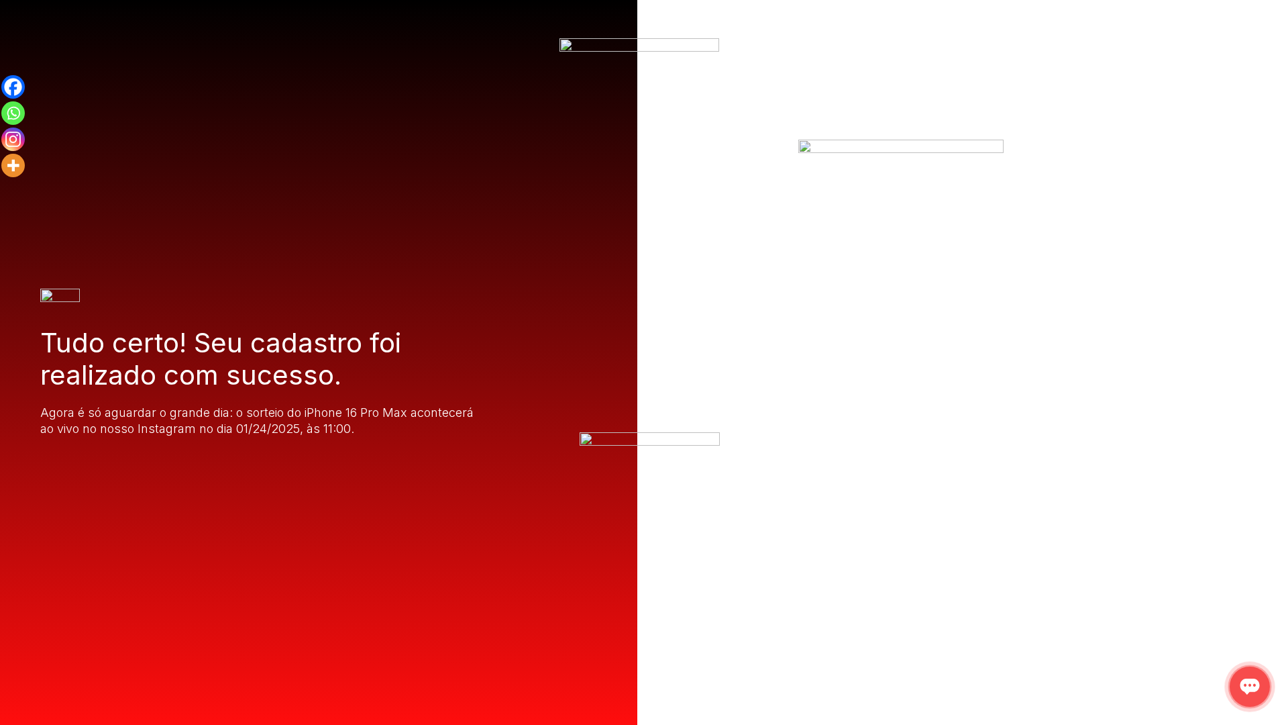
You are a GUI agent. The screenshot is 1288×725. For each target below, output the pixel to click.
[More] (13, 165)
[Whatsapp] (13, 113)
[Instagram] (13, 139)
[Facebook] (13, 87)
